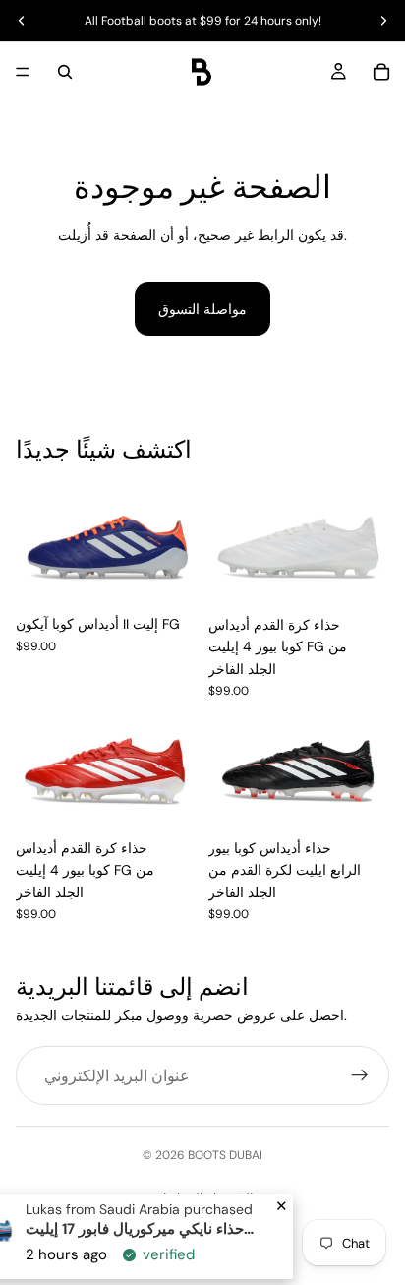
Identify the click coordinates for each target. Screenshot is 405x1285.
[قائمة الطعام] (22, 71)
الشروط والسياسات (202, 1197)
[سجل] (359, 1075)
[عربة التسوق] (381, 71)
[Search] (65, 71)
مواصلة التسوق (202, 309)
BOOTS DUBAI (225, 1155)
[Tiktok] (220, 1241)
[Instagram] (185, 1241)
